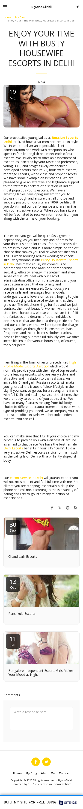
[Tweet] (60, 507)
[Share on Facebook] (52, 507)
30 (12, 526)
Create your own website (55, 784)
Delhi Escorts (13, 448)
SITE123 (32, 784)
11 (12, 640)
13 (12, 583)
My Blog (20, 17)
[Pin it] (68, 507)
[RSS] (76, 507)
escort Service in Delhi (26, 478)
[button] (5, 6)
